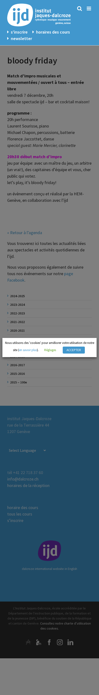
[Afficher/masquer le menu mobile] (89, 8)
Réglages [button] (50, 350)
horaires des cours (53, 32)
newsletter (21, 38)
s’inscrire (19, 32)
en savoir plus (28, 350)
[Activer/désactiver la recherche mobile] (79, 8)
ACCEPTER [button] (74, 350)
